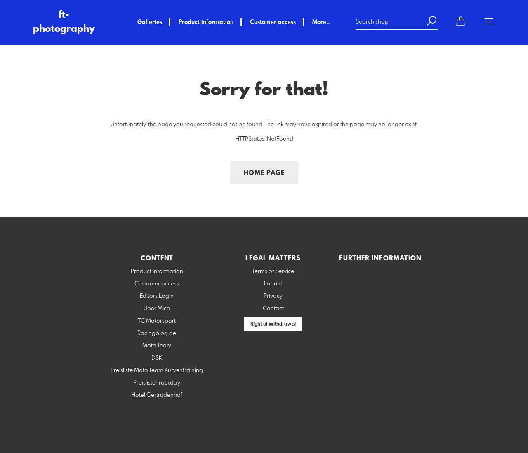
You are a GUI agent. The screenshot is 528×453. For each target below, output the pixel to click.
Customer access (273, 22)
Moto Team (157, 346)
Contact (273, 308)
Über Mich (157, 308)
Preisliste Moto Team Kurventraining (157, 370)
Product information (206, 22)
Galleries (149, 22)
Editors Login (157, 296)
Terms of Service (273, 271)
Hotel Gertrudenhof (156, 395)
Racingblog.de (156, 333)
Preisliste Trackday (156, 383)
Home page (264, 173)
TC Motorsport (157, 321)
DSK (156, 358)
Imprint (273, 284)
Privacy (273, 296)
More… (321, 22)
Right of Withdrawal (273, 324)
